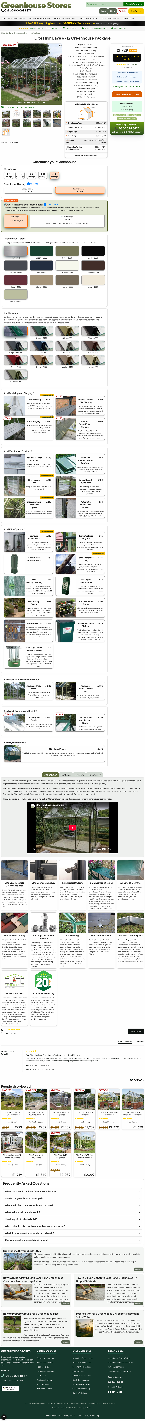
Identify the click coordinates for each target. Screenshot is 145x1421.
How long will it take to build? (21, 1219)
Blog (103, 11)
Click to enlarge (18, 107)
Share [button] (53, 1069)
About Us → (6, 1370)
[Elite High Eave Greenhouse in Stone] (16, 123)
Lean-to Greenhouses (81, 1367)
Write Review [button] (135, 1031)
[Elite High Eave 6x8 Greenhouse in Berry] (6, 123)
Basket (136, 11)
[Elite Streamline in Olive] (27, 123)
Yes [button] (43, 1069)
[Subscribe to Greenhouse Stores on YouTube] (120, 1392)
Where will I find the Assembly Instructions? (29, 1205)
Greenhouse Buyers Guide (119, 1358)
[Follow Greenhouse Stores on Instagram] (117, 1392)
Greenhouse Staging (81, 1388)
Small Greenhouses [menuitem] (88, 18)
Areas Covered (52, 204)
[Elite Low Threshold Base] (57, 123)
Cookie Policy (83, 1415)
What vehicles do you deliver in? (22, 1212)
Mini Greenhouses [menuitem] (110, 18)
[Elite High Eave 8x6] (57, 114)
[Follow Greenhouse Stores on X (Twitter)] (113, 1392)
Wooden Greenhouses (81, 1362)
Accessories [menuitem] (128, 18)
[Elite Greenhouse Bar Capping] (47, 123)
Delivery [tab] (79, 774)
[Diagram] (6, 132)
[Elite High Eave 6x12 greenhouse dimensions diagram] (16, 114)
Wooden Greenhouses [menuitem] (39, 18)
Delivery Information (45, 1358)
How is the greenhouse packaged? (24, 1198)
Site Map (95, 1415)
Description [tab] (50, 774)
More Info (34, 184)
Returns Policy (43, 1367)
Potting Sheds (78, 1371)
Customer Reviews (44, 1380)
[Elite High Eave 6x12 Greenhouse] (6, 114)
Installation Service (45, 1362)
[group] (13, 1030)
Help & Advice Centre (45, 1371)
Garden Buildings (79, 1393)
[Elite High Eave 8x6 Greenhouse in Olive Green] (37, 114)
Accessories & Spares (81, 1384)
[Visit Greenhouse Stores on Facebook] (109, 1392)
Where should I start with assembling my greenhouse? (35, 1226)
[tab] (125, 1042)
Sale (123, 11)
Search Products (134, 4)
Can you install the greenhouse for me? (26, 1239)
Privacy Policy (68, 1415)
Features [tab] (66, 774)
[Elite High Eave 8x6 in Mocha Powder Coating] (47, 114)
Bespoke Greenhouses (81, 1375)
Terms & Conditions (52, 1415)
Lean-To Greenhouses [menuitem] (64, 18)
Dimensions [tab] (94, 774)
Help (112, 11)
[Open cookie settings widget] (4, 1417)
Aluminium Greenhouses (82, 1358)
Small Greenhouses (80, 1380)
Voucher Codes (43, 1384)
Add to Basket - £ (126, 94)
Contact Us (41, 1375)
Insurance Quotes (44, 1388)
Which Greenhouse (116, 1367)
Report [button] (48, 1069)
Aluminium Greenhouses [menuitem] (13, 18)
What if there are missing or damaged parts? (29, 1233)
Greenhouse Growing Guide (119, 1371)
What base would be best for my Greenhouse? (30, 1191)
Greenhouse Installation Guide (120, 1362)
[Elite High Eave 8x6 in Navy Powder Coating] (27, 114)
